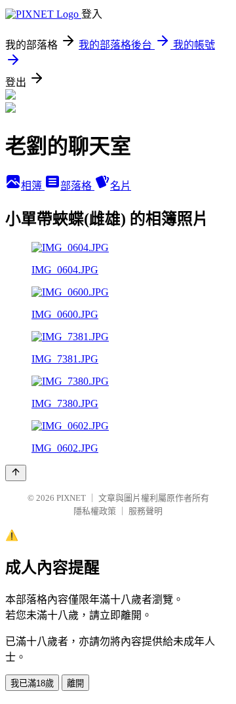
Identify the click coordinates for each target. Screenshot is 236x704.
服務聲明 (145, 511)
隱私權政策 (94, 511)
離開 (75, 683)
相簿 (33, 185)
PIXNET (71, 498)
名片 (120, 185)
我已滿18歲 (32, 683)
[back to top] (15, 473)
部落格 (77, 185)
